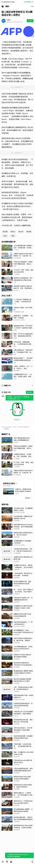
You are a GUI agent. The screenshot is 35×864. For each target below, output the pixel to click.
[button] (3, 862)
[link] (7, 862)
